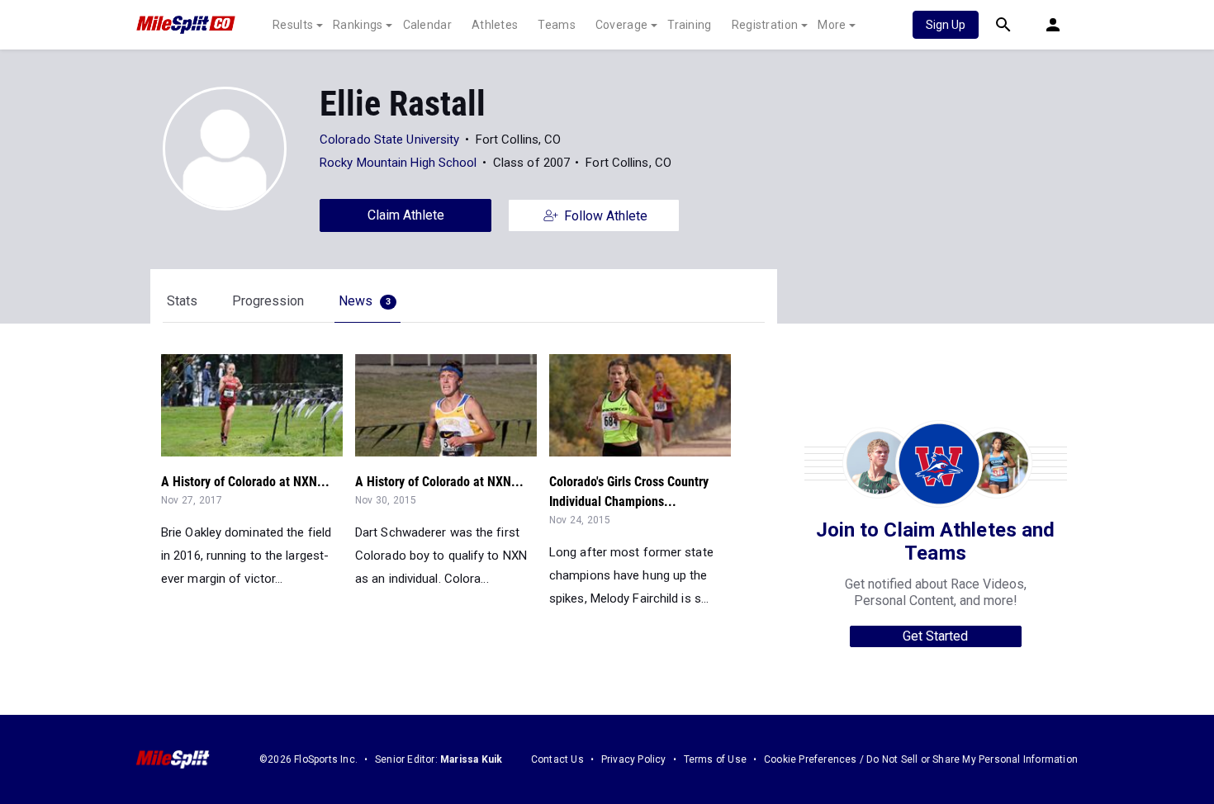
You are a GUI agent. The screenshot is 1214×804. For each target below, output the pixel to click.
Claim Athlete (406, 215)
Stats (182, 301)
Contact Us (557, 759)
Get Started (935, 636)
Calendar (427, 24)
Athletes (495, 24)
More (832, 24)
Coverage (621, 24)
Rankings (357, 24)
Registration (765, 24)
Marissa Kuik (471, 759)
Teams (557, 24)
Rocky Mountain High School (398, 162)
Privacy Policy (633, 759)
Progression (268, 301)
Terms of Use (715, 759)
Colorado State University (390, 139)
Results (293, 24)
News (365, 301)
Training (689, 24)
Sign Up (945, 24)
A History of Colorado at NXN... (245, 481)
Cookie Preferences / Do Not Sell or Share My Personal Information (921, 759)
